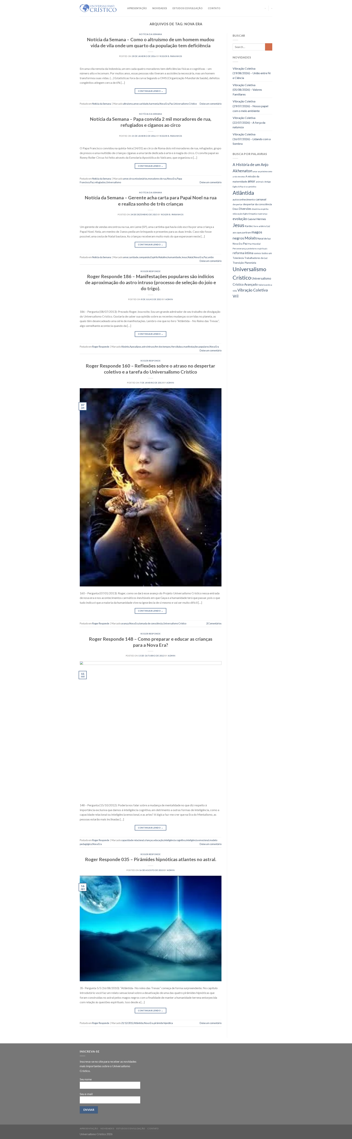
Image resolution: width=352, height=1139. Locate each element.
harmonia (154, 103)
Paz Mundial (254, 243)
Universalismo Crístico (185, 103)
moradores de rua (157, 178)
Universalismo (113, 182)
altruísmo (128, 103)
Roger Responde (150, 271)
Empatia (253, 213)
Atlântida (138, 1023)
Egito (245, 213)
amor (136, 103)
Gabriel (251, 219)
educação (158, 840)
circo (131, 178)
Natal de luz (264, 238)
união (211, 257)
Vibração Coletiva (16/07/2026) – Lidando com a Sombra (252, 138)
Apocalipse (135, 346)
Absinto (125, 346)
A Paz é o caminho (247, 186)
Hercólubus (177, 346)
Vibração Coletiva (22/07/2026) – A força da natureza (249, 122)
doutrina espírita (260, 209)
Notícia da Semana (150, 34)
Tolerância (238, 257)
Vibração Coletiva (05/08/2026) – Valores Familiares (247, 89)
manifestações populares (196, 346)
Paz (171, 103)
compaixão (144, 257)
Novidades (159, 8)
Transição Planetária (244, 262)
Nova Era (164, 103)
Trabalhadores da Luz (255, 257)
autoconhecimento (244, 199)
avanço (125, 623)
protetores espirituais (257, 248)
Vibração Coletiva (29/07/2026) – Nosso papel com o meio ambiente (250, 105)
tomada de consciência (151, 623)
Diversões (245, 208)
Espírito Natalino (159, 257)
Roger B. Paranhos (171, 56)
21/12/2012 (127, 1023)
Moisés (251, 238)
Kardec (249, 226)
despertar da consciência (257, 204)
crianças (148, 840)
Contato (214, 8)
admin (169, 299)
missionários (140, 178)
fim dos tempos (162, 346)
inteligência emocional (197, 840)
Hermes (261, 219)
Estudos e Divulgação (188, 8)
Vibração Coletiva (252, 290)
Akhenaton (242, 170)
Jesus (184, 257)
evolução (240, 219)
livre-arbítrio (260, 226)
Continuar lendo (150, 91)
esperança (262, 214)
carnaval (261, 199)
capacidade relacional (132, 840)
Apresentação (137, 8)
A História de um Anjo (250, 164)
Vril (236, 296)
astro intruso (148, 346)
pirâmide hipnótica (163, 1023)
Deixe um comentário (210, 103)
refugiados (100, 182)
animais (260, 181)
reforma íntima (243, 253)
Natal (190, 257)
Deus (235, 208)
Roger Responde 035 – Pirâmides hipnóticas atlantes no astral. (150, 859)
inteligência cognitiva (175, 840)
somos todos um (263, 253)
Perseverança (240, 248)
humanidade (174, 257)
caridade (143, 103)
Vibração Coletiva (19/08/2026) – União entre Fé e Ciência (252, 73)
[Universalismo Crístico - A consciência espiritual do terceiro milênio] (98, 8)
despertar (238, 204)
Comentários (213, 623)
